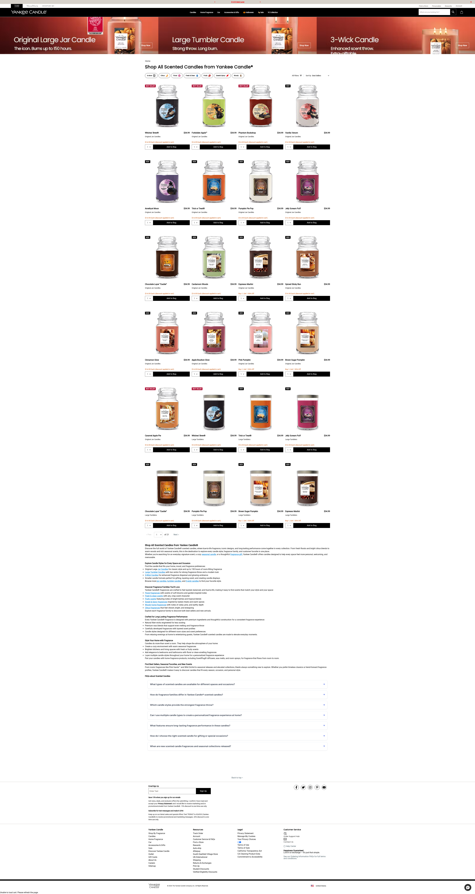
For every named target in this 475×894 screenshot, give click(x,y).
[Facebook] (296, 787)
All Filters (295, 76)
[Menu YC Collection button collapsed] (278, 12)
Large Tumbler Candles (155, 572)
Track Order (198, 833)
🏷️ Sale (261, 12)
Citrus (163, 75)
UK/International (200, 857)
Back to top (236, 777)
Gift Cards (152, 857)
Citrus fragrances (152, 608)
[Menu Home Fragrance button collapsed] (214, 12)
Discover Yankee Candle (158, 851)
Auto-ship (197, 848)
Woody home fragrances (155, 605)
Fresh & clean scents (154, 596)
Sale (150, 848)
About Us (152, 860)
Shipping (197, 860)
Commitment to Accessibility (250, 857)
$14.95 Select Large (237, 2)
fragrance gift (236, 554)
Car (218, 12)
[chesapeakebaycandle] (48, 6)
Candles (193, 12)
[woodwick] (32, 6)
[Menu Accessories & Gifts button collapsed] (239, 12)
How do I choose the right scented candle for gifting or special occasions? (189, 736)
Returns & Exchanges (202, 863)
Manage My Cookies (246, 836)
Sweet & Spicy (220, 75)
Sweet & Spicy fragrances (156, 602)
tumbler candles (174, 581)
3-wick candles (192, 581)
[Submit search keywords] (453, 12)
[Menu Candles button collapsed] (197, 12)
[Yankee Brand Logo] (29, 12)
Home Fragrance (206, 12)
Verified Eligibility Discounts (205, 872)
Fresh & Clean (190, 75)
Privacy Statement (165, 804)
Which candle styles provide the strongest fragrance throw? (182, 705)
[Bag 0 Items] (461, 12)
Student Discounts (201, 869)
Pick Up (196, 866)
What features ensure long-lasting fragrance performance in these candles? (190, 725)
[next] (260, 2)
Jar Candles (163, 569)
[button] (467, 887)
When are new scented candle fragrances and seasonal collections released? (190, 746)
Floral (175, 75)
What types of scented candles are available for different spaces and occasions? (192, 684)
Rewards (197, 845)
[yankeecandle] (18, 6)
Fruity (205, 75)
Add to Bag (171, 147)
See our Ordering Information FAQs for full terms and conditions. (305, 857)
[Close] (471, 2)
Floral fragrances (152, 593)
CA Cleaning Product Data (249, 854)
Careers (151, 863)
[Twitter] (303, 787)
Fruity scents (150, 599)
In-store (149, 75)
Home (147, 61)
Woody (236, 75)
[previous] (215, 2)
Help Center (291, 846)
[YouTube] (324, 787)
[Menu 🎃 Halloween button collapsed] (254, 12)
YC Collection (273, 12)
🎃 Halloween (248, 12)
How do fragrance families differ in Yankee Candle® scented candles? (186, 694)
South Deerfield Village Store (205, 854)
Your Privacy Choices (247, 839)
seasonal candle (209, 554)
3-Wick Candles (151, 575)
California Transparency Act (250, 851)
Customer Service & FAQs (204, 839)
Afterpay (196, 851)
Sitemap (152, 866)
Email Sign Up (153, 786)
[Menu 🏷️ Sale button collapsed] (264, 12)
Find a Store (198, 842)
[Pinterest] (317, 787)
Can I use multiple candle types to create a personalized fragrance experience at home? (196, 715)
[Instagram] (310, 787)
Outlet (151, 854)
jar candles (161, 581)
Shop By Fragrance (156, 833)
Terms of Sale (244, 848)
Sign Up (203, 791)
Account (196, 836)
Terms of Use (243, 845)
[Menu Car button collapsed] (221, 12)
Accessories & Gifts (231, 12)
